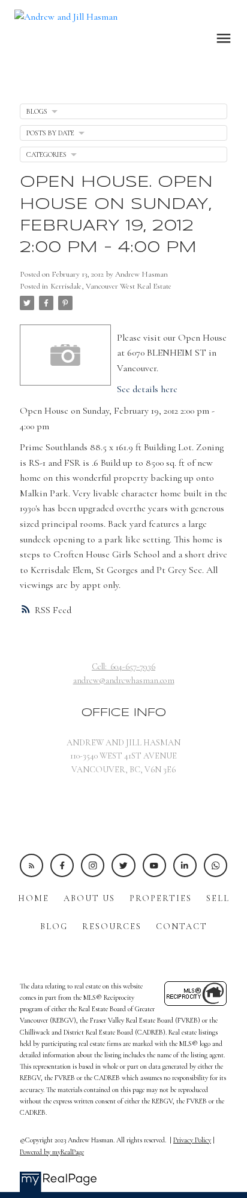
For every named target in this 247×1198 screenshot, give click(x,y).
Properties (160, 898)
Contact (181, 926)
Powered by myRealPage (52, 1152)
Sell (218, 898)
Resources (111, 926)
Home (33, 898)
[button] (31, 865)
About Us (89, 898)
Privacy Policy (192, 1140)
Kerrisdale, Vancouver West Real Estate (110, 286)
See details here (147, 389)
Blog (54, 926)
